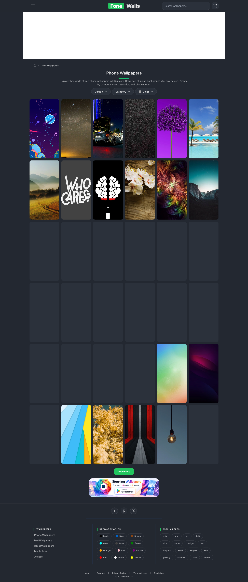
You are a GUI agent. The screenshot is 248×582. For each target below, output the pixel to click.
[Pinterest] (124, 511)
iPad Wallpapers (43, 540)
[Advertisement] (124, 35)
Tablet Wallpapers (44, 545)
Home (86, 573)
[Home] (35, 65)
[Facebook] (114, 511)
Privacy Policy (119, 573)
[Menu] (33, 6)
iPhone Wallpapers (44, 535)
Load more (124, 471)
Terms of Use (140, 573)
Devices (38, 556)
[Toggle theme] (215, 6)
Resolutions (40, 551)
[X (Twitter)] (133, 511)
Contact (101, 573)
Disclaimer (159, 573)
